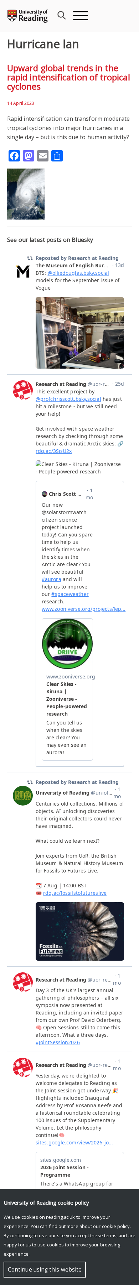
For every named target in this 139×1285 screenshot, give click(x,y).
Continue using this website (45, 1269)
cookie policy (116, 1226)
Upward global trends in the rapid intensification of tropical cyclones (68, 77)
